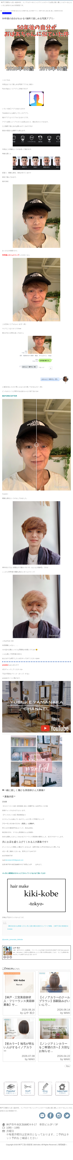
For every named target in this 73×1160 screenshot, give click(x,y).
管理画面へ (62, 1145)
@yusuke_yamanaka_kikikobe (12, 939)
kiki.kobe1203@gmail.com (14, 860)
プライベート (7, 13)
